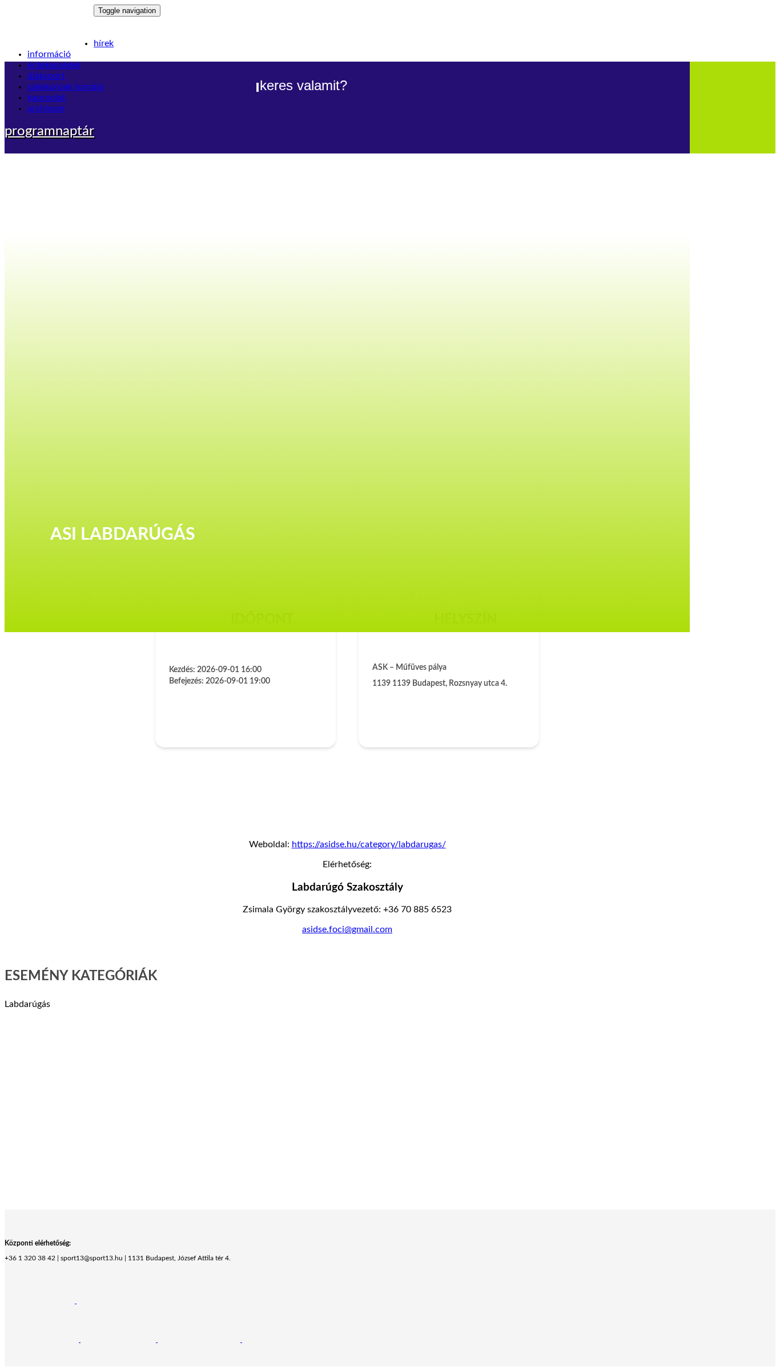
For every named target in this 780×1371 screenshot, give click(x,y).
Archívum (46, 108)
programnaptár (49, 131)
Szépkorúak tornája (65, 86)
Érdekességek (54, 65)
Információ (49, 54)
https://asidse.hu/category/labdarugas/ (369, 844)
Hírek (104, 43)
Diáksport (46, 75)
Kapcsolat (46, 97)
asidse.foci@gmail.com (347, 929)
